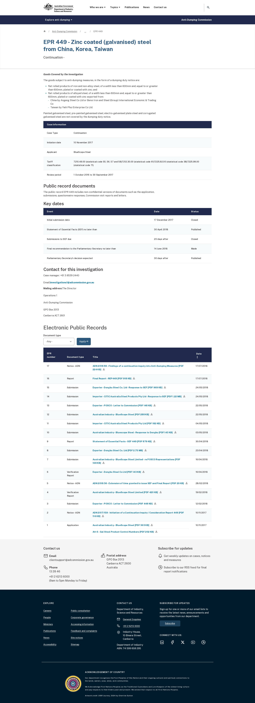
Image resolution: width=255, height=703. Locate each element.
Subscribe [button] (170, 623)
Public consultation (80, 610)
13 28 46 (54, 571)
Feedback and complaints (84, 631)
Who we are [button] (96, 7)
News (146, 7)
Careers (47, 610)
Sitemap (75, 644)
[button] (207, 7)
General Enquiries (132, 619)
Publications (132, 7)
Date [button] (199, 355)
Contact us (160, 7)
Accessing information (82, 624)
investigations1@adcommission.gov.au (72, 282)
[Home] (58, 5)
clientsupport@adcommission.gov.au (71, 559)
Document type (52, 335)
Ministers (48, 624)
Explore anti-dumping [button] (57, 19)
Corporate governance (82, 617)
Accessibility (49, 644)
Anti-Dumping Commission (196, 19)
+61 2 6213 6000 (59, 576)
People (47, 617)
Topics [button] (114, 7)
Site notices (77, 637)
